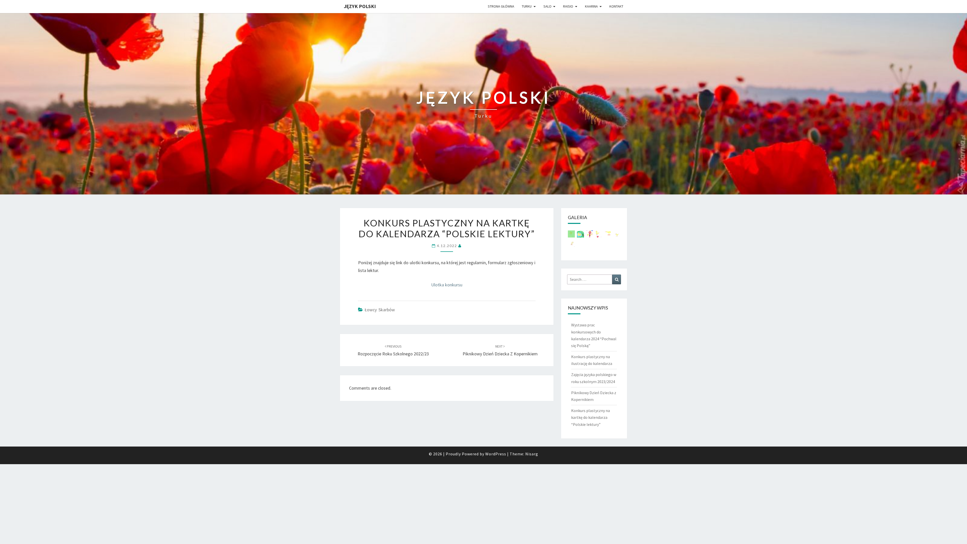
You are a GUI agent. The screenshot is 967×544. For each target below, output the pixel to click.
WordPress (495, 453)
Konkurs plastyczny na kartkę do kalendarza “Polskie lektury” (590, 417)
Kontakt (616, 6)
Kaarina (591, 6)
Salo (547, 6)
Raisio (568, 6)
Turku (527, 6)
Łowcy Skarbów (380, 310)
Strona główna (501, 6)
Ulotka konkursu (446, 285)
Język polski (360, 6)
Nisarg (531, 453)
